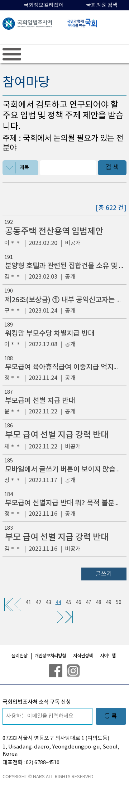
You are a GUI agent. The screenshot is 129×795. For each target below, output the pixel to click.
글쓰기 (104, 574)
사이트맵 (108, 656)
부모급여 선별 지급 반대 (40, 401)
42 (38, 602)
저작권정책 (83, 656)
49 (108, 602)
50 (118, 602)
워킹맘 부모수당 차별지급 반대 (49, 333)
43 (48, 602)
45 (68, 602)
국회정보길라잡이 (44, 5)
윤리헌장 (19, 656)
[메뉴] (12, 54)
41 (28, 602)
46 (78, 602)
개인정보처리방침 (50, 656)
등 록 (111, 716)
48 (98, 602)
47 (88, 602)
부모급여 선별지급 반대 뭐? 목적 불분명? (64, 503)
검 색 (112, 167)
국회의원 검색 (102, 5)
